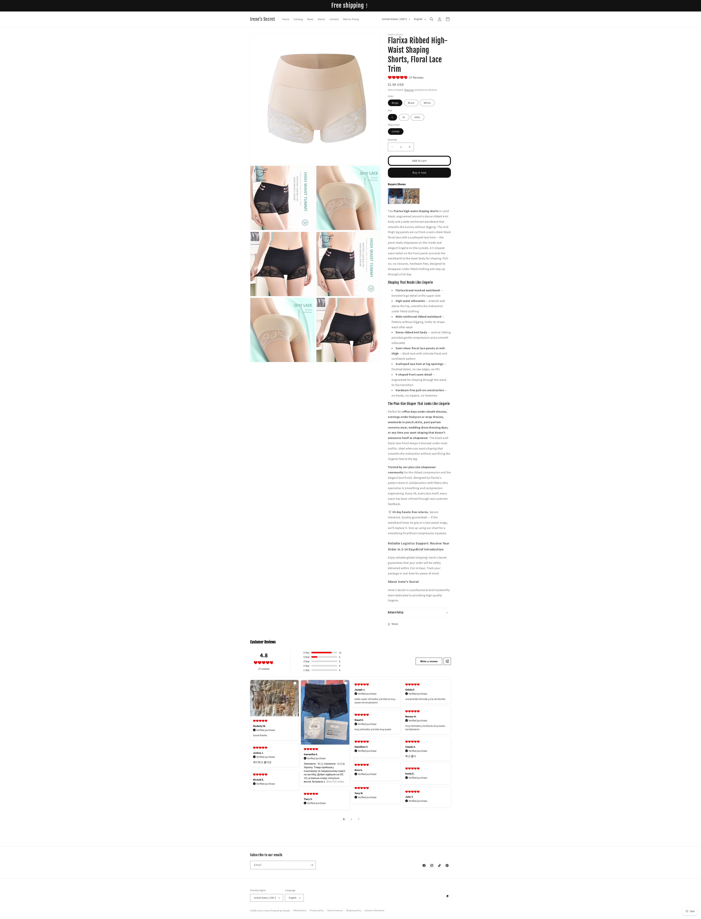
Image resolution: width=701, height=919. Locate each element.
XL (404, 117)
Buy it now (419, 172)
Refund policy (299, 910)
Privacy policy (316, 910)
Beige (395, 102)
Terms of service (334, 910)
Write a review (429, 661)
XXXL (417, 117)
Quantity (392, 139)
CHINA (396, 131)
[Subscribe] (312, 865)
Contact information (374, 910)
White (427, 102)
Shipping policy (353, 910)
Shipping (408, 89)
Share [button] (395, 624)
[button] (432, 19)
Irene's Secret (264, 910)
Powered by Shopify (280, 910)
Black (411, 102)
